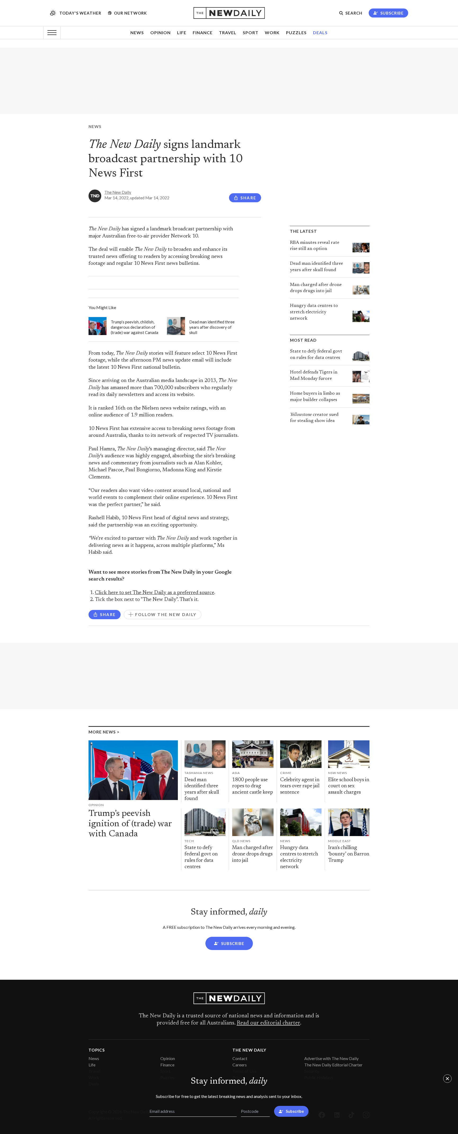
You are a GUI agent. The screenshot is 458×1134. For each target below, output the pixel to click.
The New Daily (117, 192)
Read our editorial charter (268, 1023)
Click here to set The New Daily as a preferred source (154, 592)
